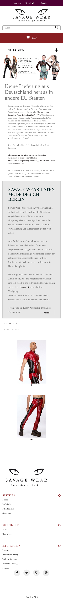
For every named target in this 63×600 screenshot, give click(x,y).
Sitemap (5, 568)
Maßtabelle (6, 504)
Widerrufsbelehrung (10, 555)
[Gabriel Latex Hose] (31, 416)
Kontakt (44, 3)
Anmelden (17, 3)
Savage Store (26, 287)
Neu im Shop (10, 324)
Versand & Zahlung (9, 564)
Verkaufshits (11, 330)
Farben (5, 500)
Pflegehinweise (8, 509)
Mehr (47, 313)
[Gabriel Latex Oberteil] (31, 362)
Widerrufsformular (9, 559)
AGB (4, 529)
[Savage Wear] (31, 15)
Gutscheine (6, 513)
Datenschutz (7, 534)
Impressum (6, 550)
